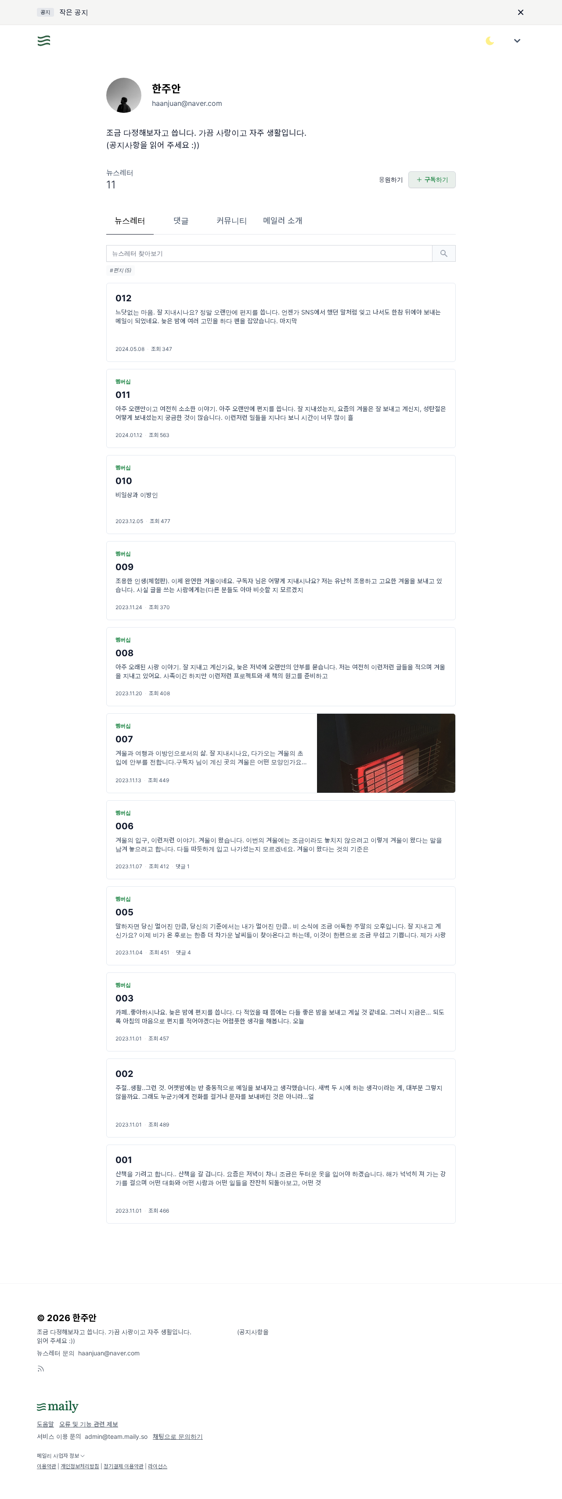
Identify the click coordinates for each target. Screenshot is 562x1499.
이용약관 (46, 1466)
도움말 (45, 1424)
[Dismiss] (521, 12)
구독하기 (436, 179)
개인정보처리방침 (80, 1466)
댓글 (181, 220)
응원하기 (391, 179)
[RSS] (41, 1369)
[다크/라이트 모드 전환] (490, 41)
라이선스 (157, 1466)
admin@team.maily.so (116, 1436)
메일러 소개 (283, 220)
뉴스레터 (130, 220)
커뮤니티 (231, 220)
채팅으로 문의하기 (178, 1436)
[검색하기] (444, 253)
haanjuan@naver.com (109, 1353)
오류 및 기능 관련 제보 (88, 1424)
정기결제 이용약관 (124, 1466)
